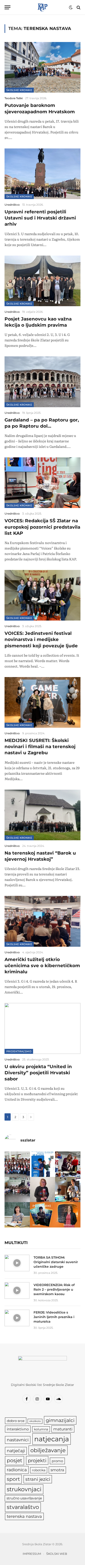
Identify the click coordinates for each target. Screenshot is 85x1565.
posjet (14, 1460)
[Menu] (7, 7)
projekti (37, 1460)
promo (57, 1461)
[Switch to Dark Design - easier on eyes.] (71, 7)
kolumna (41, 1429)
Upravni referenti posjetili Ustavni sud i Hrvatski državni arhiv (40, 218)
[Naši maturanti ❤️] (17, 1164)
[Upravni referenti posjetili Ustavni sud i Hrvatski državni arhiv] (42, 173)
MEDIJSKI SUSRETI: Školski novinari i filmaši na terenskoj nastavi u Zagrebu (40, 746)
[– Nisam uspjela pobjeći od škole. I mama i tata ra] (42, 1189)
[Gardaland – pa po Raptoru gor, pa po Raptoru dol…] (42, 381)
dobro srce (15, 1421)
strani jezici (37, 1479)
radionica (17, 1469)
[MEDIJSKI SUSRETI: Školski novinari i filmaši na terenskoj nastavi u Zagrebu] (42, 702)
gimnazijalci (60, 1420)
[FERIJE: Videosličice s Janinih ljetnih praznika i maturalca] (17, 1318)
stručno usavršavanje (24, 1498)
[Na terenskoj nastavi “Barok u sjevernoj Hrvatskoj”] (42, 815)
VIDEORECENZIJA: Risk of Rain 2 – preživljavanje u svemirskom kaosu (54, 1289)
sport (13, 1479)
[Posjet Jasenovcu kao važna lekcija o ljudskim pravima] (42, 281)
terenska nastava (24, 1516)
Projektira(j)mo (18, 1051)
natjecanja (51, 1439)
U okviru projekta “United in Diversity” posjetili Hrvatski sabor (38, 1073)
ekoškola (35, 1421)
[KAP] (42, 7)
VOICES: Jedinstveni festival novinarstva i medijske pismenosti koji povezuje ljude (41, 639)
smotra (57, 1470)
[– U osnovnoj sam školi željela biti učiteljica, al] (67, 1214)
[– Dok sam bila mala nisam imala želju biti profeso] (17, 1214)
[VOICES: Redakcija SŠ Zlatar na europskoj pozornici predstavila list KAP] (42, 482)
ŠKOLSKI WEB (56, 1553)
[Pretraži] (78, 7)
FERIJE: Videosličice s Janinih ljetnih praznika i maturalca (54, 1316)
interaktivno (18, 1429)
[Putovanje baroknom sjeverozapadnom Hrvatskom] (42, 67)
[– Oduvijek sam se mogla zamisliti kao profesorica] (67, 1189)
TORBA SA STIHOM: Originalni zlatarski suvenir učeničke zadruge (56, 1262)
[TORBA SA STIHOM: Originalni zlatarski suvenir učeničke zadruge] (17, 1263)
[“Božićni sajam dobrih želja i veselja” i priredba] (67, 1164)
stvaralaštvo (23, 1507)
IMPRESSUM (32, 1553)
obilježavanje (48, 1450)
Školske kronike (19, 90)
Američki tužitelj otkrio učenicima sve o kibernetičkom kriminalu (42, 965)
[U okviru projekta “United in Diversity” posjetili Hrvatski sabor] (42, 1028)
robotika (38, 1470)
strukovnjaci (24, 1489)
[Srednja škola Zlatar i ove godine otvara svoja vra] (42, 1164)
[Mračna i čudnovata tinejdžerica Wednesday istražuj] (42, 1214)
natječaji (16, 1450)
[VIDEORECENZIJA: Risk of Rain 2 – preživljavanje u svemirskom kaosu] (17, 1290)
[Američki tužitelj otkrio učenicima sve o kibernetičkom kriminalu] (42, 921)
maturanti (63, 1429)
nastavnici (18, 1439)
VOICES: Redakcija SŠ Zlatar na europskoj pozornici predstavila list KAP (42, 527)
